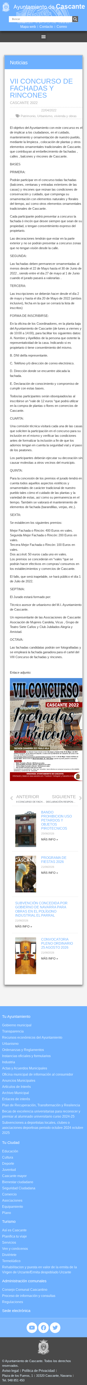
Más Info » (49, 839)
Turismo (9, 1221)
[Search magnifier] (75, 19)
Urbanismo (44, 116)
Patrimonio (28, 116)
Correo (62, 26)
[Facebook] (43, 1327)
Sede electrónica (16, 1311)
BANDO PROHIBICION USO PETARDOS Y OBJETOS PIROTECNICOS (56, 820)
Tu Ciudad (10, 1143)
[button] (43, 36)
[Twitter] (55, 1327)
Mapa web (28, 26)
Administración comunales (24, 1281)
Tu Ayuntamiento (16, 1016)
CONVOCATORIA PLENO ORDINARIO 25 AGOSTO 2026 (57, 943)
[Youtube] (32, 1327)
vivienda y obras (65, 116)
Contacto (46, 26)
